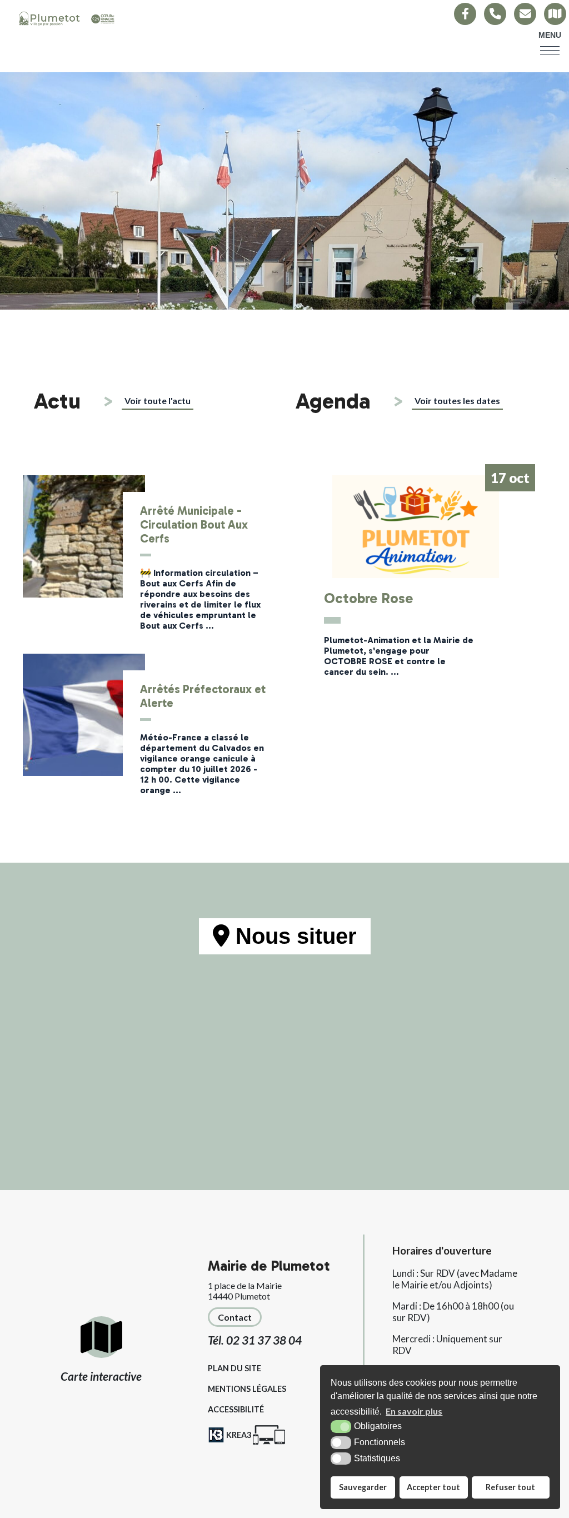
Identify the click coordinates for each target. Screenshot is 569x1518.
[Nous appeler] (495, 14)
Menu (549, 35)
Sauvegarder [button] (363, 1487)
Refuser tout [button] (510, 1487)
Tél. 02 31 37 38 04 (255, 1340)
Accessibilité (236, 1409)
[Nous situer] (555, 14)
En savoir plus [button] (414, 1411)
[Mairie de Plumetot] (66, 19)
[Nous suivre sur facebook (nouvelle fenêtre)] (465, 14)
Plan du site (234, 1368)
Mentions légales (247, 1388)
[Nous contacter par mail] (525, 14)
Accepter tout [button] (433, 1487)
